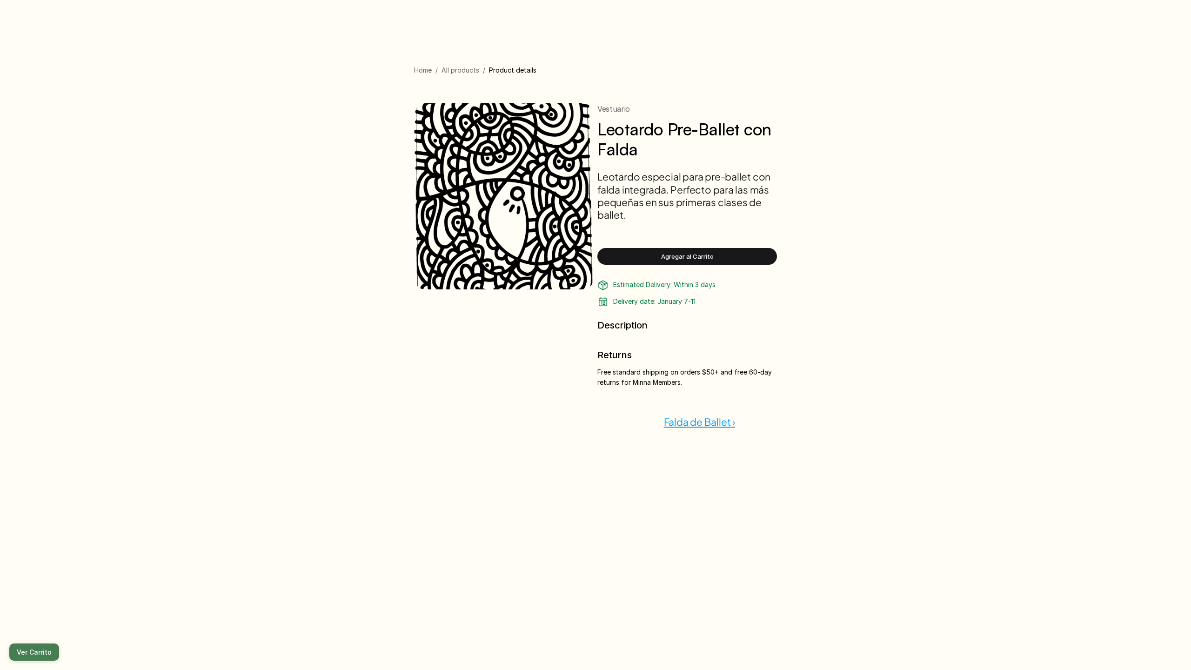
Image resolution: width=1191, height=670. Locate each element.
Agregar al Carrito (687, 256)
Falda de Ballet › (699, 421)
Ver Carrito (34, 652)
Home (423, 70)
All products (460, 70)
